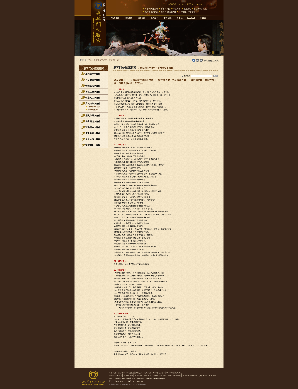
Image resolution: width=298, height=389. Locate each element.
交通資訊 (167, 18)
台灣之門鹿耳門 (151, 9)
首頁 (90, 60)
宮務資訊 (115, 18)
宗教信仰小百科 (92, 74)
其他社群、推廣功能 (187, 12)
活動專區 (128, 18)
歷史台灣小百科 (92, 115)
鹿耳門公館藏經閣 (168, 12)
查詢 (215, 76)
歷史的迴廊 (165, 9)
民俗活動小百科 (92, 80)
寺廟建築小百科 (92, 86)
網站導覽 (207, 61)
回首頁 (203, 18)
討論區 (162, 373)
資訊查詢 (186, 76)
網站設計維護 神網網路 (137, 384)
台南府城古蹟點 (93, 106)
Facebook (191, 18)
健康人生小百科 (92, 97)
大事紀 (180, 18)
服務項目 (154, 18)
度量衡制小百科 (92, 133)
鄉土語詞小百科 (92, 121)
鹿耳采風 (187, 9)
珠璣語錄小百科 (92, 127)
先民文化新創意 (151, 12)
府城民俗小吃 (93, 110)
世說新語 (141, 18)
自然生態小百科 (92, 91)
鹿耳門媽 (176, 9)
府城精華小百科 (92, 103)
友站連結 (215, 61)
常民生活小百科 (92, 139)
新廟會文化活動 (200, 9)
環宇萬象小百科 (92, 145)
